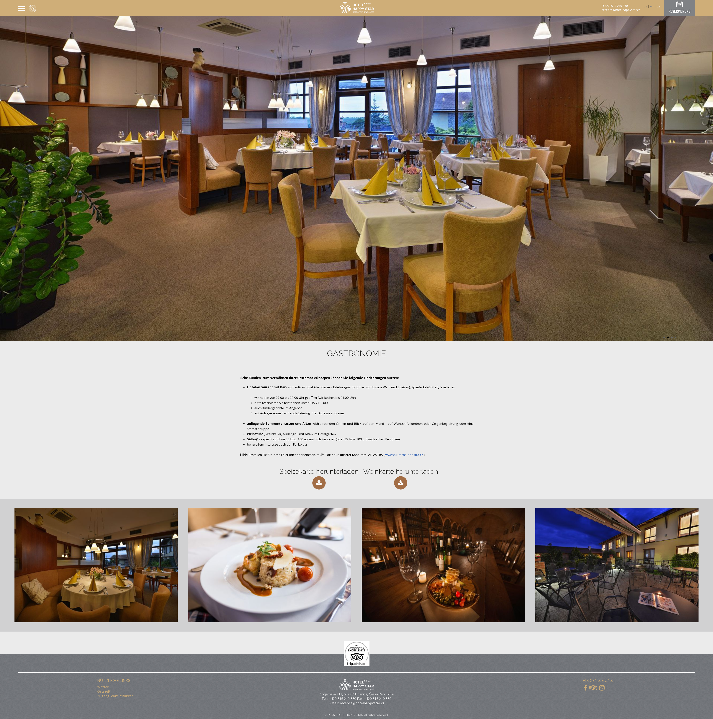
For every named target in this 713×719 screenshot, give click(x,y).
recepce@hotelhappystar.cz (621, 10)
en (652, 6)
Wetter (103, 687)
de (658, 6)
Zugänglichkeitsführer (115, 696)
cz (645, 6)
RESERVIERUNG (680, 11)
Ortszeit (103, 691)
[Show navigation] (21, 8)
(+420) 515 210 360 (615, 6)
